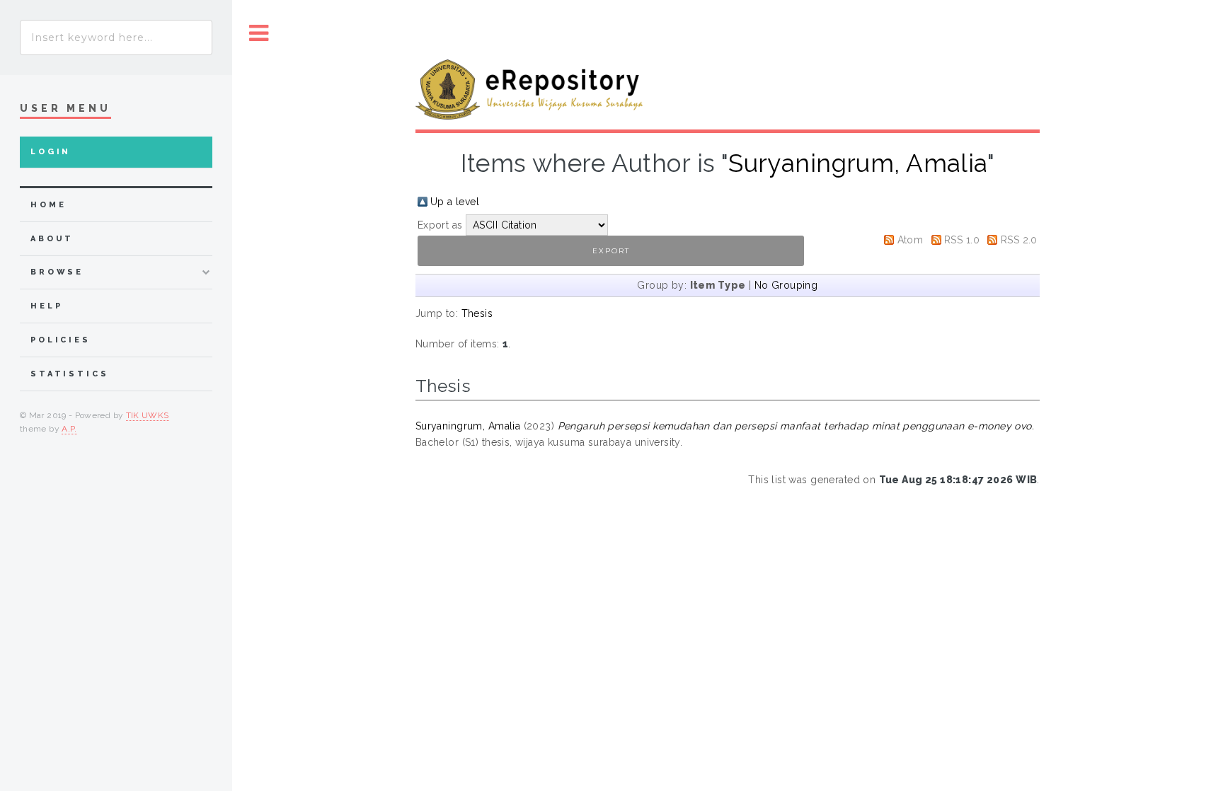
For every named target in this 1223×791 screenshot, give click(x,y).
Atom (910, 240)
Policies (60, 340)
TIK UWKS (147, 415)
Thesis (477, 313)
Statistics (69, 374)
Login (50, 151)
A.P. (69, 429)
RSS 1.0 (962, 240)
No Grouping (786, 285)
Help (46, 306)
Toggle (259, 33)
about (52, 238)
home (48, 204)
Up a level (454, 201)
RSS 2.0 (1019, 240)
